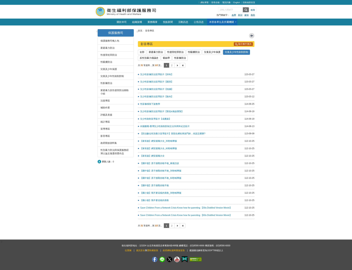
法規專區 (105, 100)
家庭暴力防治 (108, 48)
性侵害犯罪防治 (109, 55)
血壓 (234, 15)
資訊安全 (140, 250)
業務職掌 (152, 22)
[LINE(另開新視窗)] (162, 259)
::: (200, 2)
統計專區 (105, 122)
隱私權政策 (152, 250)
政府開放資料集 (109, 143)
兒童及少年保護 (109, 69)
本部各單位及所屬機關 (221, 22)
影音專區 (105, 136)
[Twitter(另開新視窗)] (169, 259)
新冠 (240, 15)
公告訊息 (199, 22)
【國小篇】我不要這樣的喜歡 (154, 200)
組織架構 (137, 22)
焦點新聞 (168, 22)
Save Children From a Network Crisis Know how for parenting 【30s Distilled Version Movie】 (186, 208)
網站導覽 (204, 2)
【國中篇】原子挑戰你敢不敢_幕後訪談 (159, 163)
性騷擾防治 (106, 62)
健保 (246, 15)
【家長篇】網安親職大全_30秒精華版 (158, 141)
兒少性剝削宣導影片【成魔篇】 (155, 119)
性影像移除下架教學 (150, 104)
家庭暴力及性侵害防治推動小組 (115, 92)
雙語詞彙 (226, 2)
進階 (253, 10)
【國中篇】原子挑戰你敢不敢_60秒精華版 (160, 178)
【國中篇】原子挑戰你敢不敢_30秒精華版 (160, 171)
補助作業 (105, 107)
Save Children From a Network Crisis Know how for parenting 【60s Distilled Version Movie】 (186, 215)
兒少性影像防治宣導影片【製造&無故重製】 (162, 111)
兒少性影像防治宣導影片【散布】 (156, 96)
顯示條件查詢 (244, 44)
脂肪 (253, 15)
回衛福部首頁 (249, 2)
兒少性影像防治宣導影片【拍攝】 (156, 89)
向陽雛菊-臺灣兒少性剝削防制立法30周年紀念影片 (165, 126)
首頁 (140, 30)
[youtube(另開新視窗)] (177, 259)
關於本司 (122, 22)
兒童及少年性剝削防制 (112, 76)
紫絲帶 (166, 58)
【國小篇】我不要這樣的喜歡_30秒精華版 (160, 193)
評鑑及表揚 (106, 115)
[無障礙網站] (195, 259)
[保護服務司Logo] (129, 11)
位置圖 (128, 250)
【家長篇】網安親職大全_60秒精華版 (158, 148)
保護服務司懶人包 (110, 40)
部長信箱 (215, 2)
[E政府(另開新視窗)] (185, 259)
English (236, 2)
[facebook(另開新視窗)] (154, 259)
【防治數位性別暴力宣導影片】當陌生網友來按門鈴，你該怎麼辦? (172, 133)
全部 (142, 52)
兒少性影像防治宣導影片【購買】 (156, 82)
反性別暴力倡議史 (149, 58)
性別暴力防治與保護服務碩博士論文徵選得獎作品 (115, 152)
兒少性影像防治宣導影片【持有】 (156, 74)
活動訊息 (183, 22)
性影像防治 (106, 83)
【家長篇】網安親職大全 (152, 156)
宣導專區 (105, 129)
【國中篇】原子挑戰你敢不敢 (154, 185)
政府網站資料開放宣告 (174, 250)
